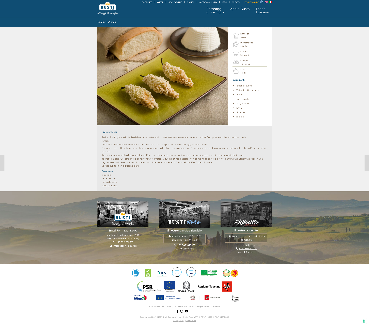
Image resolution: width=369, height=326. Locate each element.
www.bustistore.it (184, 248)
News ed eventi (175, 2)
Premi (224, 2)
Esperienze (147, 2)
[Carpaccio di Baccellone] (2, 163)
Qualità (190, 2)
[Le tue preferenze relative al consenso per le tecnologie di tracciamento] (364, 321)
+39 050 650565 (124, 242)
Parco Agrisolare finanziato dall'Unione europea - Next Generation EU (193, 307)
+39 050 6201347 (248, 248)
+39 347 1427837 (186, 245)
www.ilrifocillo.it (246, 252)
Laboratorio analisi (208, 2)
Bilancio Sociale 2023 (157, 307)
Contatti (236, 2)
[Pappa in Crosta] (367, 163)
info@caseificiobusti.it (125, 245)
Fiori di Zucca (106, 22)
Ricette (160, 2)
